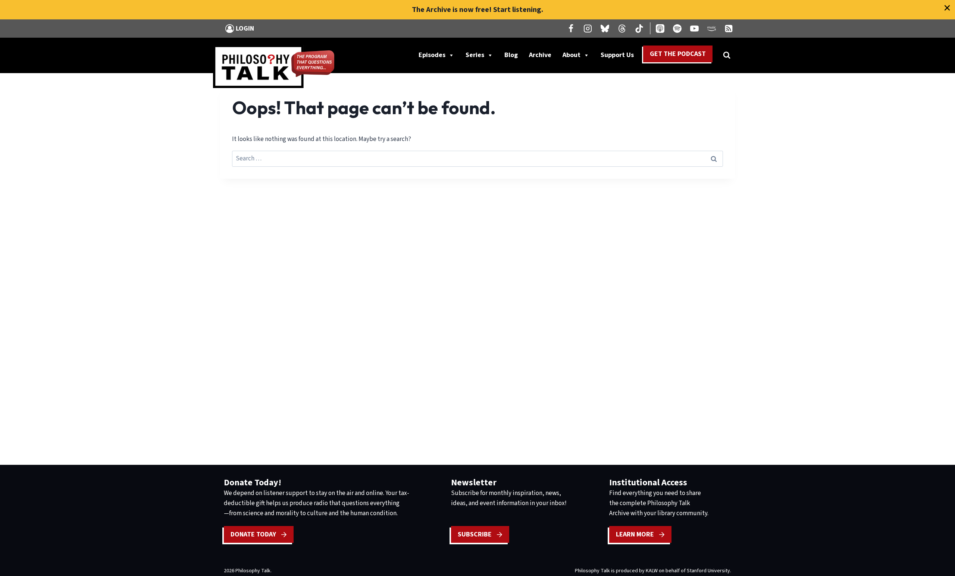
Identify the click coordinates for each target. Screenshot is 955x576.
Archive (540, 55)
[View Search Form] (726, 55)
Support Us (620, 56)
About (571, 55)
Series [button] (475, 55)
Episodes (432, 55)
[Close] (947, 8)
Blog (511, 55)
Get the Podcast (678, 54)
